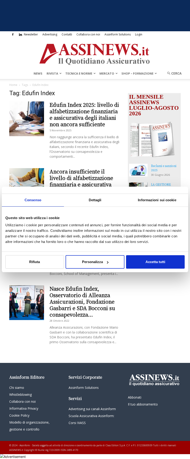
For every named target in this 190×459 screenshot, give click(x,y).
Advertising (49, 34)
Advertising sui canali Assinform (92, 409)
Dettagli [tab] (95, 200)
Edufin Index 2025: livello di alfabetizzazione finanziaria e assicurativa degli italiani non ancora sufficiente (84, 114)
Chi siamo (16, 387)
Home (13, 85)
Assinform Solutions (117, 34)
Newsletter (31, 34)
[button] (172, 73)
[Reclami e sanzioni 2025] (138, 170)
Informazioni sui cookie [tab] (157, 200)
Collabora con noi (88, 34)
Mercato (106, 73)
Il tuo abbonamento (143, 404)
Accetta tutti (155, 262)
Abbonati (134, 397)
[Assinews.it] (95, 53)
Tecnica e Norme (78, 73)
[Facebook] (12, 34)
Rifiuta (34, 262)
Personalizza (92, 262)
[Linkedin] (20, 34)
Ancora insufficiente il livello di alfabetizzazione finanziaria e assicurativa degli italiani (81, 181)
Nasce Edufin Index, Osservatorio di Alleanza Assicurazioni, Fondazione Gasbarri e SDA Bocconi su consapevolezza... (82, 301)
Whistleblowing (20, 394)
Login (138, 34)
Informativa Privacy (23, 408)
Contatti (67, 34)
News (38, 73)
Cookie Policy (19, 415)
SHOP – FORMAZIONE (137, 73)
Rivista (52, 73)
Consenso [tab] (33, 200)
